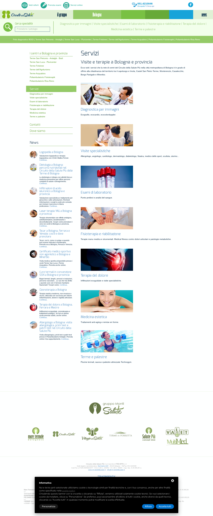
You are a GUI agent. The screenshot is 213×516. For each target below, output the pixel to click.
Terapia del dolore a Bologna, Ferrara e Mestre (55, 306)
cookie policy (68, 490)
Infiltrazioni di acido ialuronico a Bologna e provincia (52, 191)
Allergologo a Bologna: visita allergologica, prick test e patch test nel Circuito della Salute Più (55, 326)
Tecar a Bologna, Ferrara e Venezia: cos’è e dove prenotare (54, 234)
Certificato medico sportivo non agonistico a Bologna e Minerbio (55, 254)
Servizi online (76, 5)
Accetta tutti (165, 506)
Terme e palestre (145, 29)
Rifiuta (148, 506)
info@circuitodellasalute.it (116, 470)
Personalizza (48, 506)
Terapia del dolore (194, 24)
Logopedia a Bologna (51, 152)
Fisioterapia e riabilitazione (164, 24)
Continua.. (43, 160)
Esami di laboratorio (132, 24)
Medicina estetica (121, 29)
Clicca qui (150, 6)
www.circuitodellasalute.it (97, 470)
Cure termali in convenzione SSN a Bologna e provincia (55, 273)
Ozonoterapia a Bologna (53, 290)
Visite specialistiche (105, 24)
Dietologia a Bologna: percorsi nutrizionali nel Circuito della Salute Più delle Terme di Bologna (56, 169)
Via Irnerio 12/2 (103, 466)
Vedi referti (33, 5)
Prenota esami (54, 5)
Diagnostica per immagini (75, 24)
